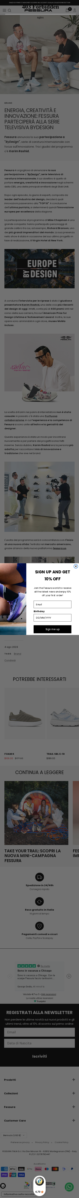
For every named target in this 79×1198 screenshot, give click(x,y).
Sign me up (53, 629)
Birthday (39, 611)
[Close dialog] (76, 566)
